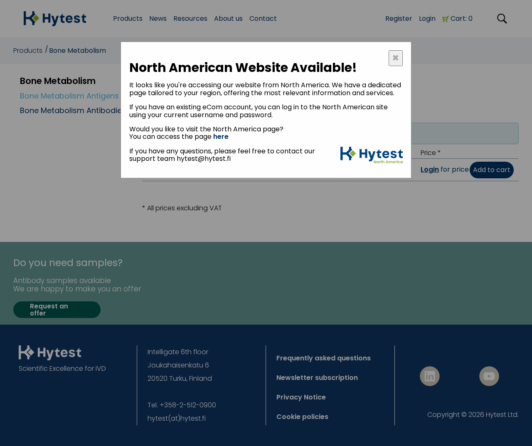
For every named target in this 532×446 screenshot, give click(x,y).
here (221, 136)
